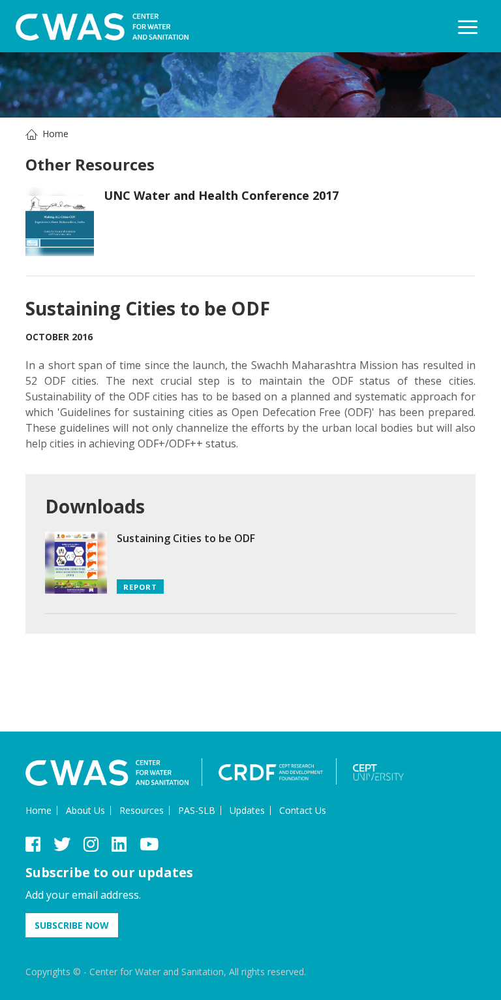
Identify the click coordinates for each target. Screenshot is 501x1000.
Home (55, 133)
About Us (85, 810)
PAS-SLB (196, 810)
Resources (141, 810)
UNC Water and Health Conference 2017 (221, 195)
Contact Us (302, 810)
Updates (247, 810)
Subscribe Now (72, 925)
